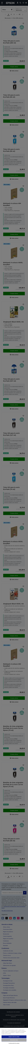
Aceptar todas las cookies (14, 1036)
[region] (14, 1036)
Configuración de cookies (14, 1043)
